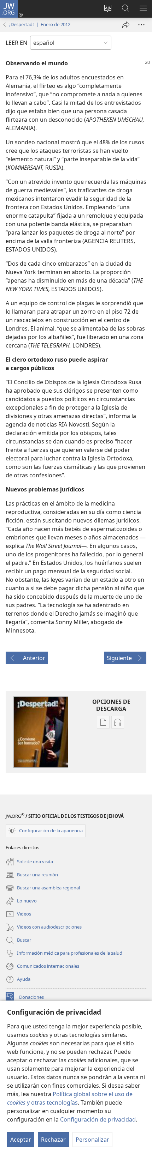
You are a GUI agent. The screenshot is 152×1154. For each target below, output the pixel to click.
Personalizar (92, 1139)
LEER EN (16, 43)
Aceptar (20, 1139)
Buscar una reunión (32, 875)
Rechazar (53, 1139)
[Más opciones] (141, 25)
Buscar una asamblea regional (43, 888)
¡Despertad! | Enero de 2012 (39, 24)
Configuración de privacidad (98, 1119)
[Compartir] (125, 25)
